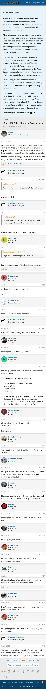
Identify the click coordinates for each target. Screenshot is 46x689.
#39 (43, 624)
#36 (43, 554)
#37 (43, 576)
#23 (43, 212)
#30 (43, 419)
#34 (43, 513)
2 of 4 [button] (23, 660)
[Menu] (3, 2)
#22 (43, 179)
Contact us (6, 682)
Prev (15, 660)
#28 (43, 347)
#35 (43, 535)
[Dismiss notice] (42, 9)
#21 (43, 141)
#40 (43, 646)
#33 (43, 492)
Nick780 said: (7, 217)
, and (14, 164)
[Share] (39, 141)
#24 (43, 247)
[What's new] (43, 2)
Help (38, 682)
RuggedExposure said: (11, 252)
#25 (43, 285)
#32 (43, 468)
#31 (43, 446)
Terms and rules (17, 682)
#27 (43, 328)
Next (30, 660)
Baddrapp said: (8, 184)
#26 (43, 309)
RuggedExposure (9, 126)
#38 (43, 603)
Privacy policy (30, 682)
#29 (43, 366)
